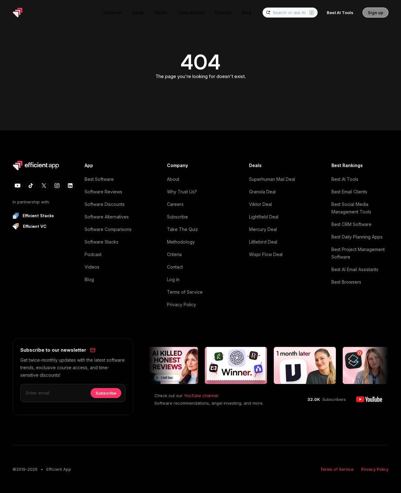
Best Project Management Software (358, 253)
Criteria (174, 254)
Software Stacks (101, 241)
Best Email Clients (349, 191)
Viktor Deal (260, 204)
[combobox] (290, 12)
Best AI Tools (344, 179)
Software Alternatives (107, 216)
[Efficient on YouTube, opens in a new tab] (369, 399)
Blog (89, 279)
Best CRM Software (351, 224)
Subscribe (177, 216)
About (173, 179)
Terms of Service (185, 292)
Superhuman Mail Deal (272, 179)
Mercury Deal (263, 229)
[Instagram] (57, 186)
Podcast (93, 254)
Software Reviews (103, 191)
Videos (92, 267)
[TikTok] (31, 186)
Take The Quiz (182, 229)
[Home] (37, 13)
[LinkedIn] (70, 186)
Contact (175, 267)
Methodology (181, 241)
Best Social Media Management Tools (351, 208)
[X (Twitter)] (44, 186)
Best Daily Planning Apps (357, 236)
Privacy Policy (181, 304)
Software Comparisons (108, 229)
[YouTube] (18, 186)
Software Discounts (105, 204)
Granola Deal (262, 191)
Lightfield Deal (264, 216)
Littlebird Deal (263, 241)
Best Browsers (346, 282)
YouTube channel (201, 395)
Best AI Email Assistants (354, 269)
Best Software (99, 179)
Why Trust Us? (182, 191)
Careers (175, 204)
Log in (173, 279)
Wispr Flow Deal (266, 254)
